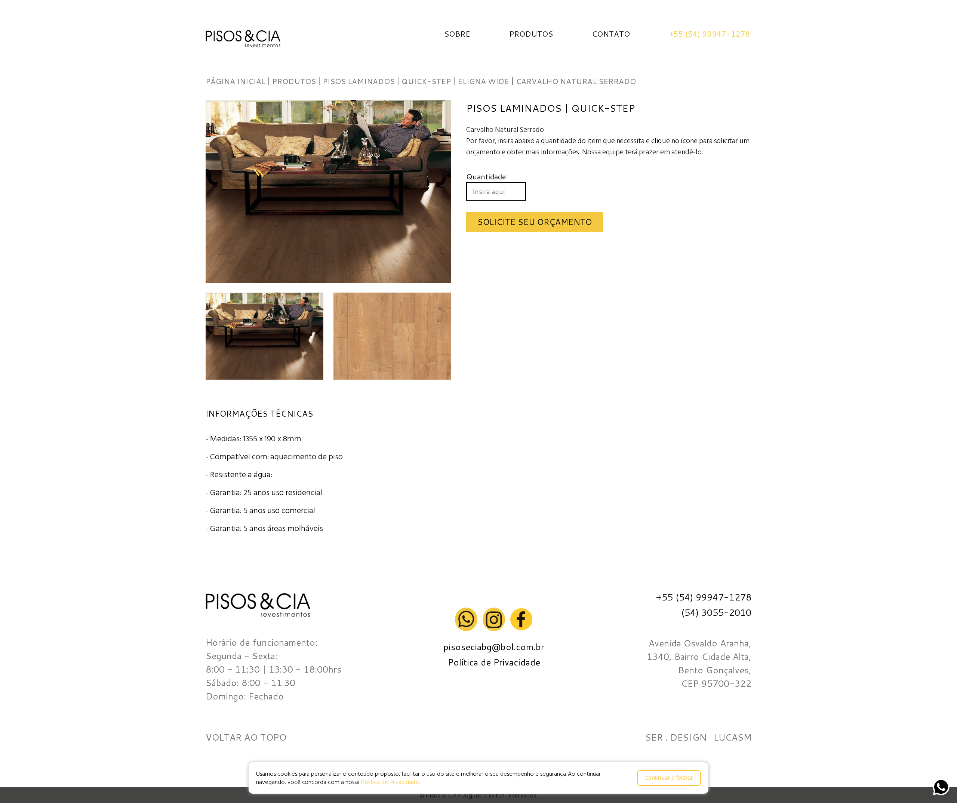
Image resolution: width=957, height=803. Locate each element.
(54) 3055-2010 (716, 613)
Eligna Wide (483, 81)
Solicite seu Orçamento (534, 222)
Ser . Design (676, 737)
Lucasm (732, 737)
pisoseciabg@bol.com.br (493, 647)
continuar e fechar (669, 778)
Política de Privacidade (390, 782)
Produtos (531, 33)
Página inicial (235, 81)
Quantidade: (487, 176)
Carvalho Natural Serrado (576, 81)
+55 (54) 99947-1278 (709, 33)
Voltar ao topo (246, 737)
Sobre (457, 33)
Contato (611, 33)
